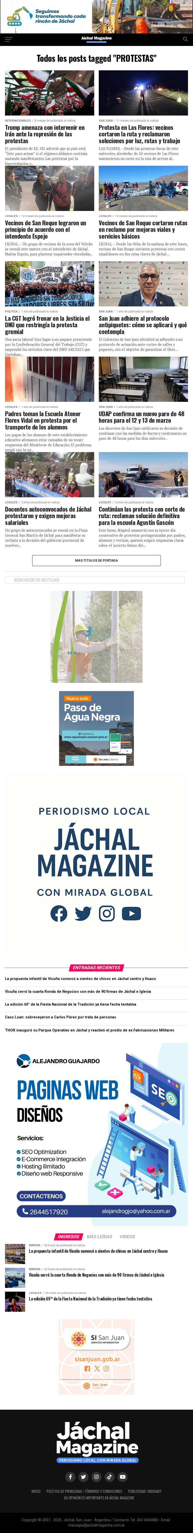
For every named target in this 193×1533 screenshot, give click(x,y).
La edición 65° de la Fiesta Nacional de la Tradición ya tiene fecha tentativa (70, 1004)
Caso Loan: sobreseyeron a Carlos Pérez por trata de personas (60, 1017)
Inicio (35, 1491)
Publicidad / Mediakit (145, 1491)
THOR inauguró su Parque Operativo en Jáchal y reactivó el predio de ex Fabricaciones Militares (89, 1030)
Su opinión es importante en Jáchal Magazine (99, 1497)
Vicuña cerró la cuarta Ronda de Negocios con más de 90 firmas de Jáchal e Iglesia (78, 992)
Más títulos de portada (96, 560)
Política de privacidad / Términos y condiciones (84, 1491)
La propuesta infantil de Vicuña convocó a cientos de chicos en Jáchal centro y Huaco (80, 979)
